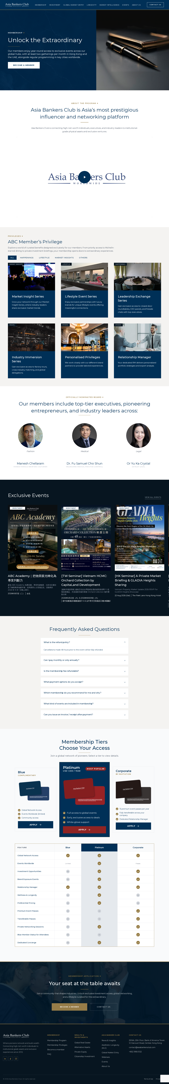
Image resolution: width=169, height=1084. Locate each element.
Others (83, 258)
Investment (54, 5)
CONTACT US (103, 1007)
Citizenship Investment (84, 1056)
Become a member (55, 1049)
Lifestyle (44, 258)
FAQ (49, 1054)
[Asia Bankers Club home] (17, 4)
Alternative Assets (82, 1047)
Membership (40, 5)
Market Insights (64, 258)
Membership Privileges (57, 1045)
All (12, 258)
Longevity (92, 5)
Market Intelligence (110, 5)
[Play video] (84, 177)
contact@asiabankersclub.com (142, 1047)
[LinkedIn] (5, 1059)
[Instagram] (16, 1059)
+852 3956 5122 (135, 1052)
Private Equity (80, 1052)
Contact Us (155, 5)
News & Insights (109, 1040)
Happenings (27, 258)
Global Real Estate (82, 1043)
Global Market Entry (73, 5)
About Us (136, 5)
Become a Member (69, 1007)
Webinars (106, 1057)
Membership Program (56, 1040)
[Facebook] (10, 1059)
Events (125, 5)
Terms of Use (148, 1079)
